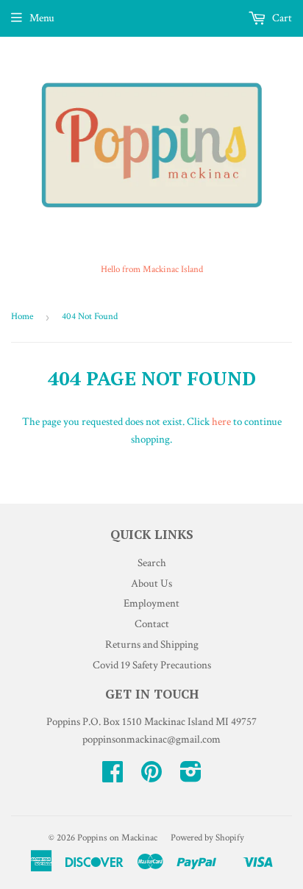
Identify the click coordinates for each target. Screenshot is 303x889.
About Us (151, 583)
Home (22, 316)
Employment (151, 603)
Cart (281, 18)
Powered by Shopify (207, 838)
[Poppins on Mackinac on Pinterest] (151, 777)
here (221, 422)
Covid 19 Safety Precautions (152, 665)
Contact (152, 624)
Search (152, 563)
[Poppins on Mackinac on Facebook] (112, 777)
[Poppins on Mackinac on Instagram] (190, 777)
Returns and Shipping (152, 644)
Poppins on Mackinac (117, 838)
